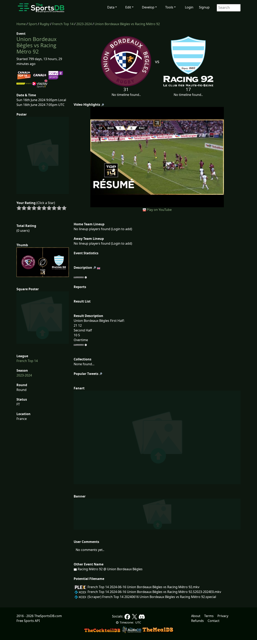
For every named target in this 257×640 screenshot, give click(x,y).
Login (189, 7)
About (195, 616)
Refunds (197, 620)
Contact (213, 620)
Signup (204, 7)
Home (21, 24)
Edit (128, 7)
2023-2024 (84, 24)
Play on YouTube (159, 209)
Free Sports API (28, 620)
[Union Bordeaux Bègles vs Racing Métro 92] (157, 157)
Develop (148, 7)
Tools (169, 7)
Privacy (222, 616)
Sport (33, 24)
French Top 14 (62, 24)
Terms (209, 616)
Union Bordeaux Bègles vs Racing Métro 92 (127, 24)
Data (110, 7)
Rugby (44, 24)
